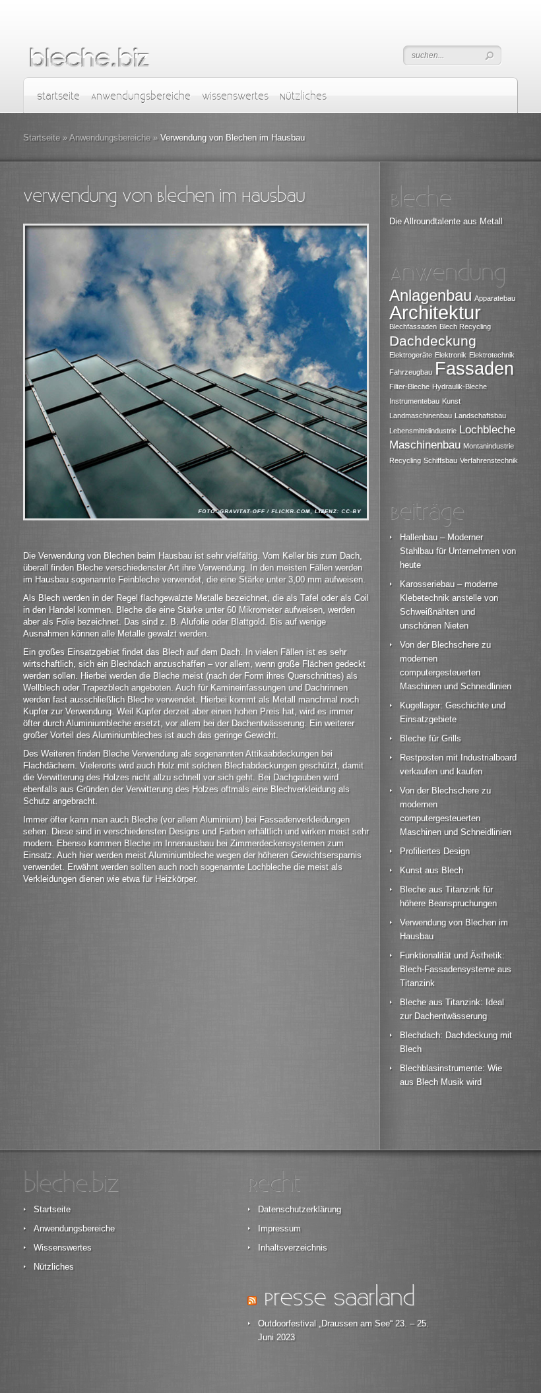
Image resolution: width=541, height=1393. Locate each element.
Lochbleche (487, 429)
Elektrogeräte (410, 355)
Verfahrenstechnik (489, 460)
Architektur (435, 312)
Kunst (451, 401)
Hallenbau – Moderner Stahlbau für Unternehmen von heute (458, 551)
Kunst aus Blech (431, 870)
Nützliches (303, 96)
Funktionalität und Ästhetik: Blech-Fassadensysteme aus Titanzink (455, 969)
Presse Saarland (339, 1298)
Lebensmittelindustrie (423, 431)
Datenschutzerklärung (299, 1209)
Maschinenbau (425, 445)
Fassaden (474, 369)
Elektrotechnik (492, 355)
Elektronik (450, 355)
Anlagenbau (430, 295)
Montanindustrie (488, 446)
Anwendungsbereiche (141, 96)
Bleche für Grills (430, 738)
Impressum (279, 1228)
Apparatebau (494, 298)
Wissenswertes (235, 96)
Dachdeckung (432, 340)
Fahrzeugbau (410, 372)
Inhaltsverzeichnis (292, 1248)
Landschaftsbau (480, 415)
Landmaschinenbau (420, 415)
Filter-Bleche (409, 386)
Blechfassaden (413, 326)
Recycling (405, 460)
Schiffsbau (440, 460)
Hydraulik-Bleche (459, 386)
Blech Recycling (465, 326)
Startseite (58, 96)
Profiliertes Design (435, 851)
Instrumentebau (414, 401)
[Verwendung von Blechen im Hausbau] (196, 372)
